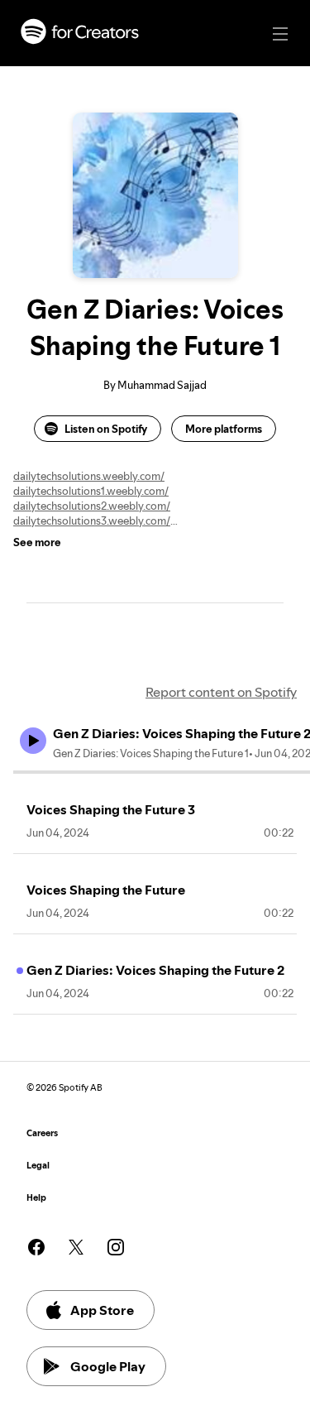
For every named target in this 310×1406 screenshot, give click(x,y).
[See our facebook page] (36, 1247)
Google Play (107, 1366)
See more (37, 542)
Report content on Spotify (221, 692)
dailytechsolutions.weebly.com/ (89, 475)
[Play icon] (33, 740)
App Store (102, 1310)
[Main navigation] (280, 34)
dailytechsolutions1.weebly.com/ (91, 490)
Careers (42, 1133)
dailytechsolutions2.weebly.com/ (91, 505)
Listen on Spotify (105, 428)
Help (36, 1198)
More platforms (223, 428)
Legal (38, 1165)
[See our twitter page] (76, 1247)
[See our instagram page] (116, 1247)
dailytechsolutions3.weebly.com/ (91, 520)
